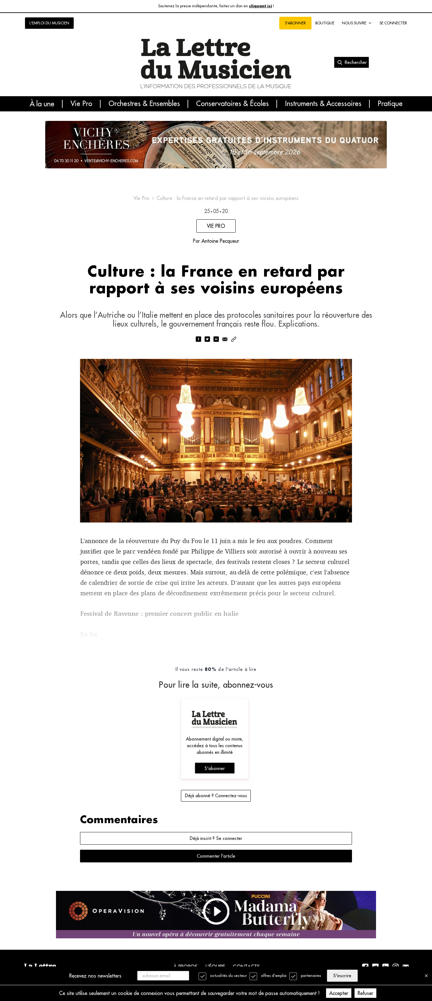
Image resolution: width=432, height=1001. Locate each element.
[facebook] (198, 339)
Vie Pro (81, 104)
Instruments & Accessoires (323, 104)
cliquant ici (260, 6)
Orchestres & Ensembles (144, 104)
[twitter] (207, 339)
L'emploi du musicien (49, 23)
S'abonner (215, 768)
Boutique (324, 23)
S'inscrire (342, 976)
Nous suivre (354, 23)
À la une (42, 104)
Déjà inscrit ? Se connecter (216, 838)
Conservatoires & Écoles (232, 104)
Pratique (390, 104)
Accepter (338, 993)
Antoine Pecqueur (220, 241)
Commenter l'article (216, 856)
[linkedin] (216, 339)
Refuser (365, 993)
